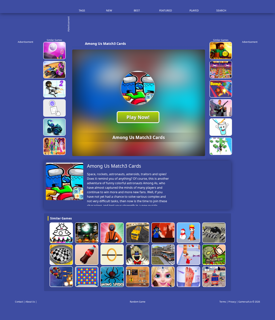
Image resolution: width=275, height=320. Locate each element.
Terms (222, 301)
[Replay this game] (201, 43)
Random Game (137, 301)
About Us (30, 301)
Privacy (232, 301)
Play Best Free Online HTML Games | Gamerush (54, 6)
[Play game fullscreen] (194, 43)
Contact (19, 301)
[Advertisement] (139, 24)
